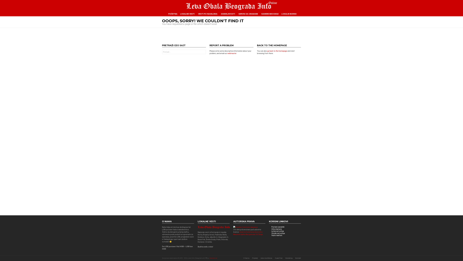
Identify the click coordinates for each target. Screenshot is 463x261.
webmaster (231, 53)
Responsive (213, 258)
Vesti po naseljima (207, 14)
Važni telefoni (276, 235)
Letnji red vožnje (277, 231)
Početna (172, 14)
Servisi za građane (248, 14)
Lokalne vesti (187, 14)
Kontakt (298, 258)
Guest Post (279, 258)
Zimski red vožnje (278, 233)
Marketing (289, 258)
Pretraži (203, 52)
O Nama (246, 258)
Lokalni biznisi (288, 14)
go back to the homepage (277, 51)
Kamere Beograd (270, 14)
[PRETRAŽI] (302, 13)
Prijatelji (255, 258)
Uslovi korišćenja (266, 258)
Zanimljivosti (228, 14)
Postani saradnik (277, 227)
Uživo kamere (276, 229)
